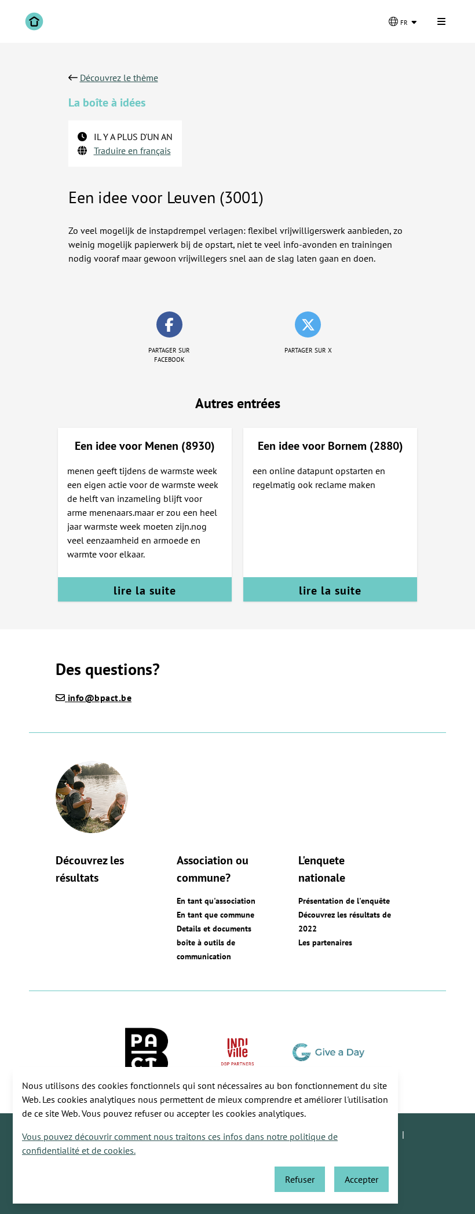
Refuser (300, 1179)
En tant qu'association (216, 901)
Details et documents (214, 928)
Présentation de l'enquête (344, 901)
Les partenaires (325, 942)
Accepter (361, 1179)
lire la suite (145, 590)
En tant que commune (215, 914)
